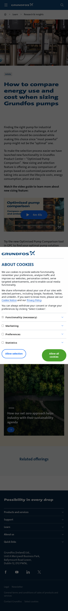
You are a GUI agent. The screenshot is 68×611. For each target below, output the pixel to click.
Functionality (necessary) (21, 317)
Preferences (12, 334)
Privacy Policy (34, 300)
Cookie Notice (9, 300)
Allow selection (14, 353)
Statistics (11, 342)
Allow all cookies (54, 355)
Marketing (12, 325)
